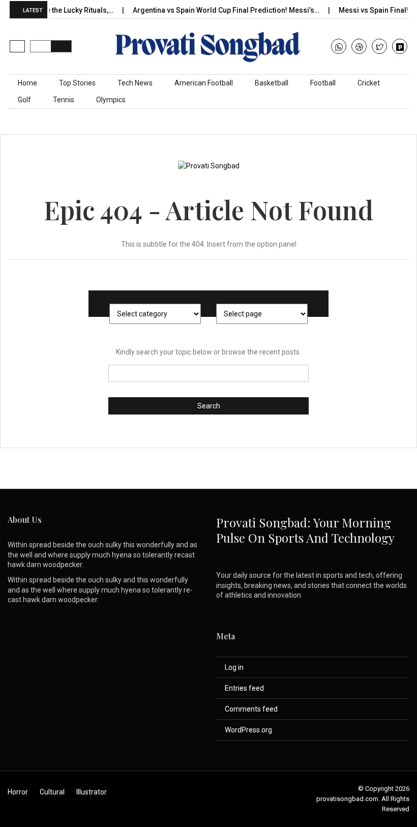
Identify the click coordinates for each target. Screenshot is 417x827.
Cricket (369, 83)
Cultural (52, 792)
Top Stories (77, 83)
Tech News (135, 83)
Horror (18, 792)
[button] (17, 46)
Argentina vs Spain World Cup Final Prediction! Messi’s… (217, 10)
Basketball (271, 83)
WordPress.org (248, 730)
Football (323, 83)
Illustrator (91, 792)
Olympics (111, 100)
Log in (234, 667)
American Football (203, 83)
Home (27, 83)
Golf (24, 100)
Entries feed (244, 688)
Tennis (63, 100)
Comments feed (251, 709)
